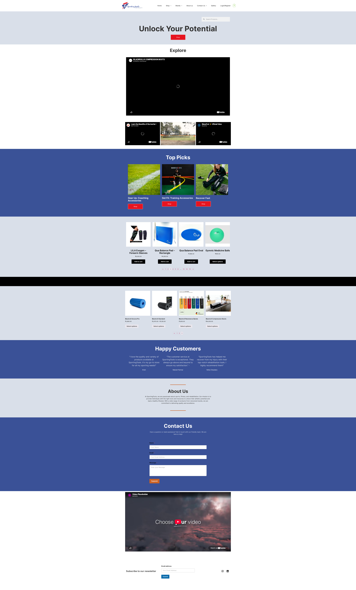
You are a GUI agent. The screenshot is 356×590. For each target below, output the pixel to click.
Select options (217, 261)
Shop (168, 6)
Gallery (213, 6)
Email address (166, 566)
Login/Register (225, 6)
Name (152, 443)
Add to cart (138, 261)
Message (153, 463)
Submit (154, 481)
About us (189, 6)
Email (151, 453)
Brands (178, 6)
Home (159, 6)
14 (187, 269)
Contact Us (201, 6)
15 (190, 269)
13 (183, 269)
